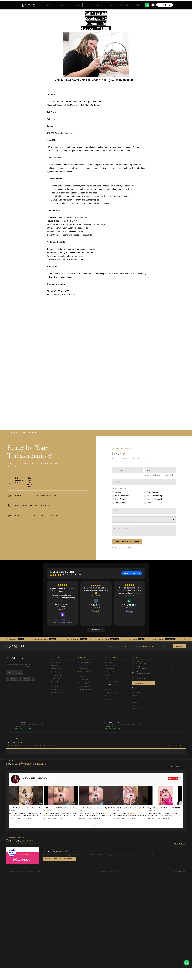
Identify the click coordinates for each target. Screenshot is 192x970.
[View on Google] (96, 601)
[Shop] (153, 5)
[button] (49, 5)
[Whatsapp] (147, 5)
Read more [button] (96, 596)
